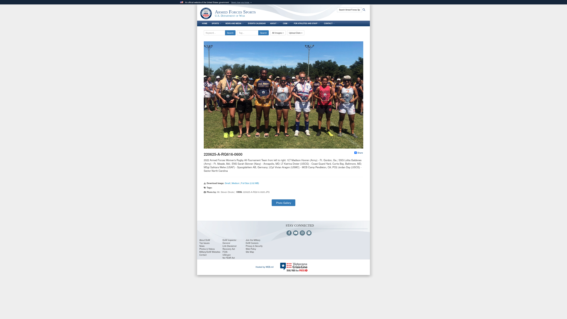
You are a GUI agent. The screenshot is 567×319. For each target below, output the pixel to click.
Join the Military (253, 240)
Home (204, 23)
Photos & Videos (207, 248)
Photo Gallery (283, 203)
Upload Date (295, 32)
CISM (285, 23)
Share (360, 153)
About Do (203, 240)
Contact (328, 23)
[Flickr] (309, 233)
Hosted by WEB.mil (264, 266)
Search (230, 32)
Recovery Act (229, 248)
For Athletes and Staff (305, 23)
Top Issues (204, 242)
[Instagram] (302, 233)
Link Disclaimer (230, 245)
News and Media (233, 23)
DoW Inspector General (229, 241)
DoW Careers (252, 242)
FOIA (225, 251)
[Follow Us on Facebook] (289, 233)
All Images (277, 32)
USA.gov (227, 254)
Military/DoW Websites (209, 251)
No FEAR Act (229, 257)
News (202, 245)
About (273, 23)
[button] (241, 2)
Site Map (250, 251)
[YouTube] (295, 233)
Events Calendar (257, 23)
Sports (215, 23)
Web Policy (251, 248)
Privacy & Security (254, 245)
